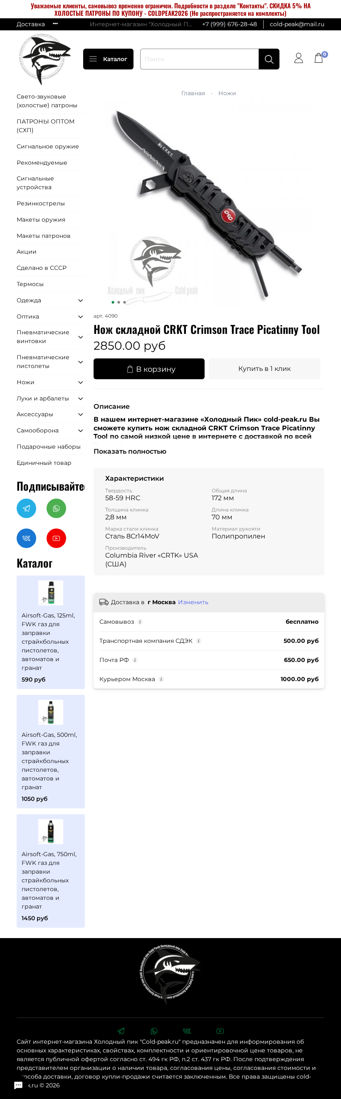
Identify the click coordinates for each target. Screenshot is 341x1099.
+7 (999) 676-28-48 (229, 24)
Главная (193, 93)
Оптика (28, 316)
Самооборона (38, 430)
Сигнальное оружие (48, 146)
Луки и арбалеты (43, 398)
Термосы (30, 284)
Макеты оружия (41, 219)
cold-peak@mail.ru (297, 24)
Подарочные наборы (49, 446)
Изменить (193, 602)
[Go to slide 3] (125, 302)
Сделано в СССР (42, 268)
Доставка (31, 24)
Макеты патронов (44, 236)
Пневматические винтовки (43, 336)
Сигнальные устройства (35, 183)
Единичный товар (44, 463)
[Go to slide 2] (119, 302)
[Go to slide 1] (113, 302)
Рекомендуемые (42, 162)
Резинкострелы (41, 203)
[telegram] (120, 1032)
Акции (27, 251)
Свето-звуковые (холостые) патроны (47, 101)
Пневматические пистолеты (43, 361)
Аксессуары (35, 414)
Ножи (227, 93)
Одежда (29, 300)
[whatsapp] (153, 1032)
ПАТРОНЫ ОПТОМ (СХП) (45, 126)
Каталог (115, 59)
